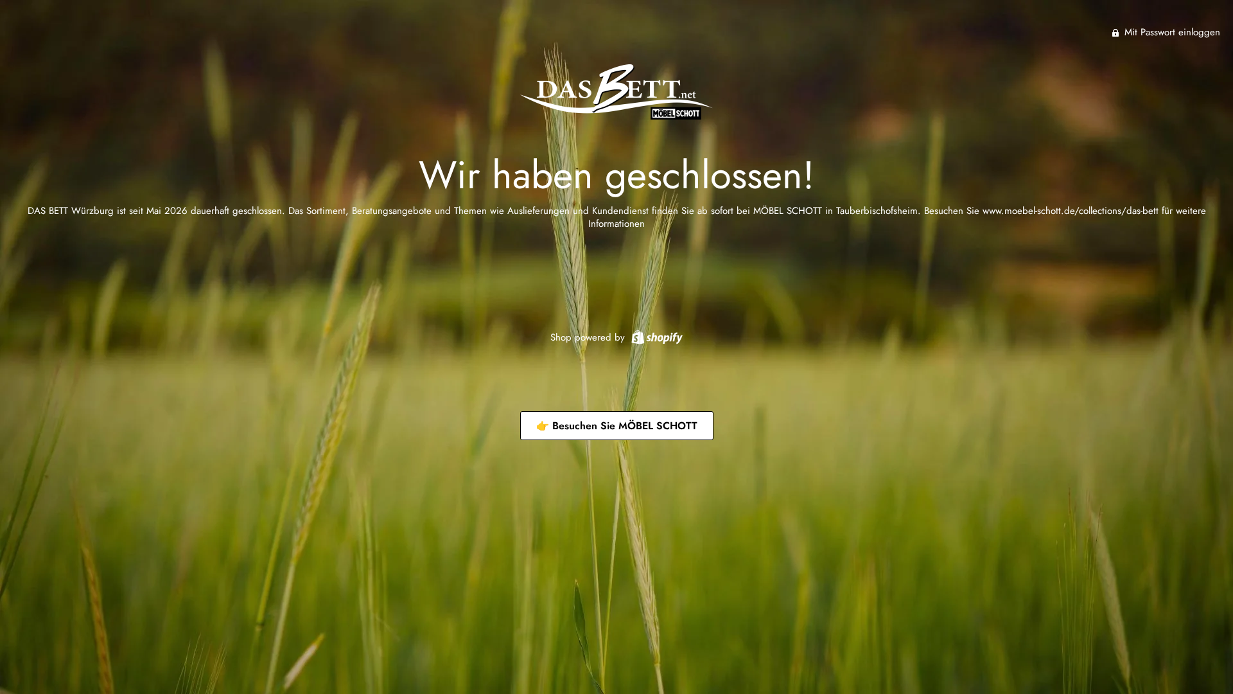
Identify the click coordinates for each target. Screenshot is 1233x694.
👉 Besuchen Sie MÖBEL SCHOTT (616, 425)
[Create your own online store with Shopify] (655, 336)
